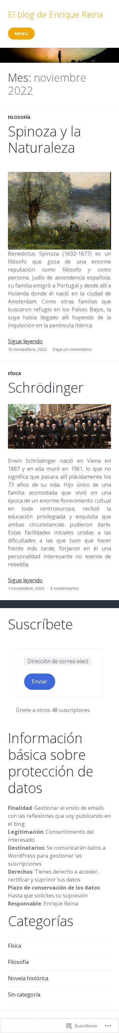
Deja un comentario (72, 349)
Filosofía (19, 117)
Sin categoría (24, 994)
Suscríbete (40, 624)
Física (14, 373)
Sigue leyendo (25, 341)
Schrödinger (46, 387)
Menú (21, 34)
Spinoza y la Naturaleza (44, 139)
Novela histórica (28, 978)
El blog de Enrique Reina (55, 14)
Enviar (39, 681)
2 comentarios (64, 588)
